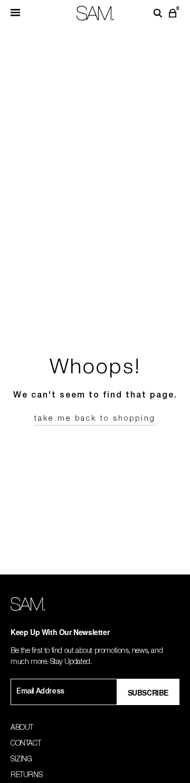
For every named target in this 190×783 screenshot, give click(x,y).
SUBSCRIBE (148, 692)
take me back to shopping (95, 419)
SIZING (21, 760)
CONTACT (26, 744)
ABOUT (22, 728)
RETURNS (26, 775)
